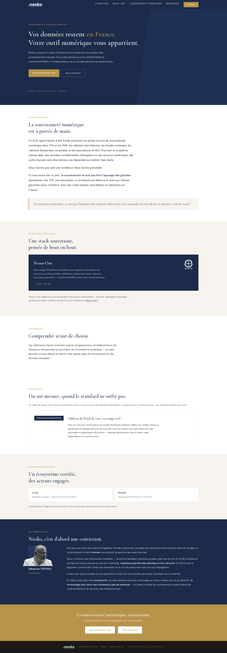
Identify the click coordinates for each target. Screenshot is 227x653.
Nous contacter (73, 73)
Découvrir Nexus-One (44, 73)
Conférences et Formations (145, 3)
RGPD (103, 647)
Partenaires (172, 3)
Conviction (101, 3)
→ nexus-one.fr (42, 284)
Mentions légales (88, 647)
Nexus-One (119, 3)
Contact (191, 4)
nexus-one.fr (91, 300)
